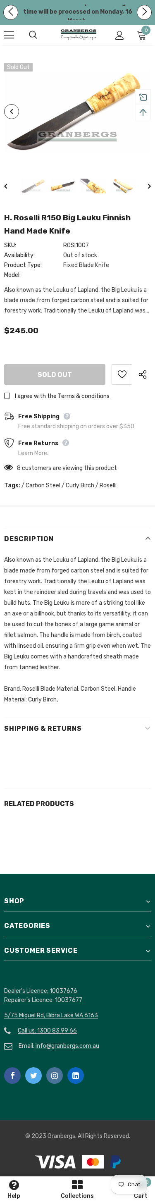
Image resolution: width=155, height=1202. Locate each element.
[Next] (143, 186)
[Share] (144, 374)
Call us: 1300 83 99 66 (47, 1030)
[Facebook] (12, 1075)
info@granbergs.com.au (67, 1045)
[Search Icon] (41, 35)
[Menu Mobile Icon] (9, 35)
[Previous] (11, 111)
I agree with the (36, 396)
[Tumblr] (75, 1075)
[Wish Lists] (122, 374)
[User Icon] (119, 35)
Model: (12, 275)
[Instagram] (54, 1075)
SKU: (10, 245)
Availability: (19, 255)
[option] (77, 112)
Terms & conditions (84, 396)
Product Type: (23, 265)
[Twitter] (33, 1075)
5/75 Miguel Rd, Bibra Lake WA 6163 (51, 1015)
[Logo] (78, 34)
